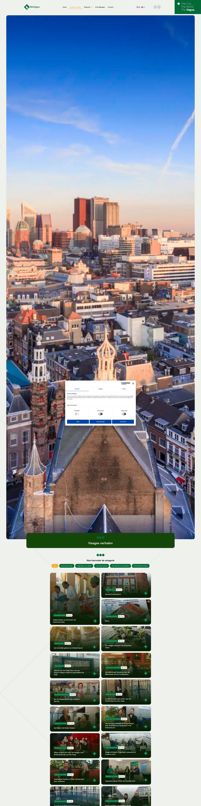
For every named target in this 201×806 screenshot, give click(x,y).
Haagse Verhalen (75, 7)
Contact (110, 7)
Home (65, 7)
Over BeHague (100, 7)
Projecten (87, 7)
